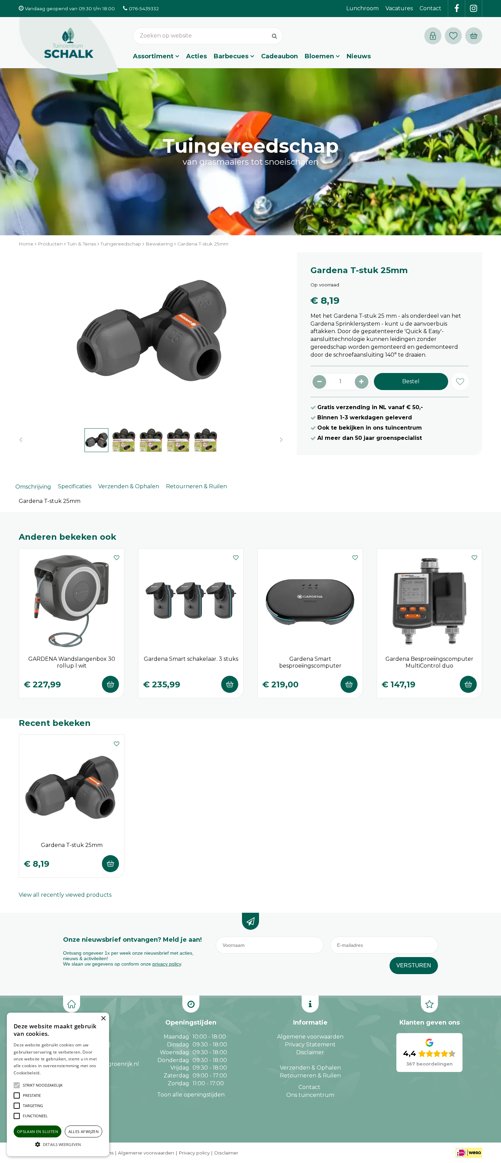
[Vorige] (20, 440)
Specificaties (74, 486)
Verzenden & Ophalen (128, 486)
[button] (43, 1085)
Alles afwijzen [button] (84, 1131)
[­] (456, 8)
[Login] (432, 35)
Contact (309, 1087)
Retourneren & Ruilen (196, 486)
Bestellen (110, 684)
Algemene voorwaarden (310, 1036)
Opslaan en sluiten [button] (37, 1131)
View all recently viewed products (65, 895)
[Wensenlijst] (453, 35)
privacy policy (166, 964)
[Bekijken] (473, 35)
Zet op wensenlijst (116, 557)
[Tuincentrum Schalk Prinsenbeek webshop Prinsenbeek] (69, 49)
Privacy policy (194, 1152)
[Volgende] (281, 440)
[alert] (58, 1084)
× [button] (103, 1018)
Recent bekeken (55, 723)
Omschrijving (33, 486)
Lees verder (52, 1072)
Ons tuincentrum (310, 1095)
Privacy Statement (310, 1044)
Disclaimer (310, 1052)
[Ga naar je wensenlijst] (455, 35)
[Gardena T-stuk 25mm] (151, 337)
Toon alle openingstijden (191, 1094)
